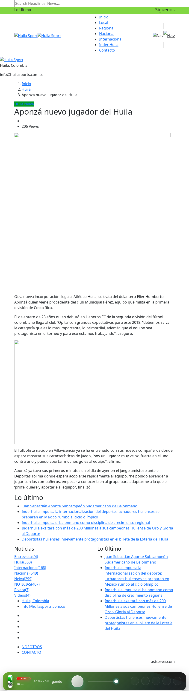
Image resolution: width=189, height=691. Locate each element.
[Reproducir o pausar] (77, 681)
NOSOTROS (32, 646)
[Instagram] (145, 681)
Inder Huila (108, 44)
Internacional (110, 39)
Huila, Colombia (35, 600)
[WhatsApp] (156, 681)
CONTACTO (31, 652)
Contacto (107, 50)
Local (103, 22)
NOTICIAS (27, 584)
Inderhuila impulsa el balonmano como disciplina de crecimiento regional (86, 522)
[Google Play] (177, 681)
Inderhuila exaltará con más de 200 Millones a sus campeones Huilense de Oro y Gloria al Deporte (138, 606)
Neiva (23, 578)
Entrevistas (26, 556)
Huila (26, 89)
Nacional (106, 33)
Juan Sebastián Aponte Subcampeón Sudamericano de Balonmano (79, 506)
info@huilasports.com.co (43, 606)
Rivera (22, 589)
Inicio (104, 17)
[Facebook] (135, 681)
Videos (22, 595)
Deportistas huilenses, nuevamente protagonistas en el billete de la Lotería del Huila (95, 539)
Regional (106, 28)
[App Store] (166, 681)
